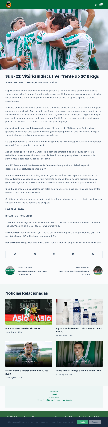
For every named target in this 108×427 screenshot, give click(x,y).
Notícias (53, 82)
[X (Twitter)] (34, 254)
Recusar (95, 422)
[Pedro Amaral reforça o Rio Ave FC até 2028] (79, 354)
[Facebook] (15, 254)
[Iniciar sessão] (96, 5)
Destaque (30, 82)
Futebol (39, 82)
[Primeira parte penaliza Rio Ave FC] (28, 312)
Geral (46, 82)
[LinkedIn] (73, 254)
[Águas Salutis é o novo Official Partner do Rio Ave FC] (79, 312)
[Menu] (101, 4)
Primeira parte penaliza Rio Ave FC (23, 328)
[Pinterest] (54, 254)
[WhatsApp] (93, 254)
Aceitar (82, 422)
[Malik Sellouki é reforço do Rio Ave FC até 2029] (28, 354)
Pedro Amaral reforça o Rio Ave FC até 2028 (79, 370)
